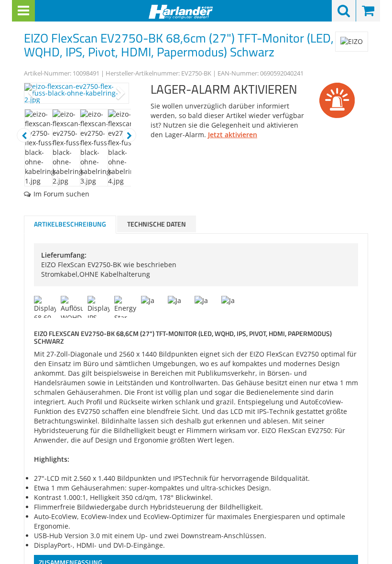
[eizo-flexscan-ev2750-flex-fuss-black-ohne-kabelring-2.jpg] (76, 93)
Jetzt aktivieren (232, 134)
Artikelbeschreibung (70, 224)
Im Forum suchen (61, 193)
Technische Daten (156, 224)
